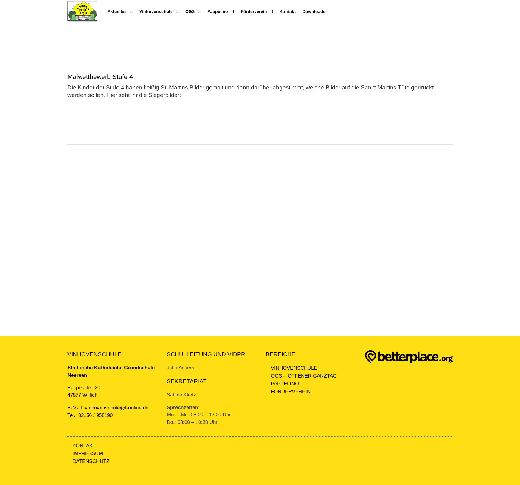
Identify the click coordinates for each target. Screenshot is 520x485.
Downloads (314, 11)
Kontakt (288, 11)
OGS (190, 11)
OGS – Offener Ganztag (304, 376)
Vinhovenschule (156, 11)
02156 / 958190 (95, 415)
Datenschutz (91, 461)
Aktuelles (117, 11)
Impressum (88, 453)
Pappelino (217, 11)
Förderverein (254, 11)
